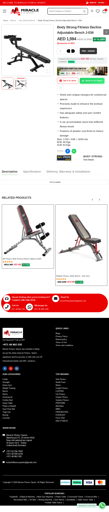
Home (5, 20)
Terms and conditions (64, 345)
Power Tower (61, 497)
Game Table (7, 403)
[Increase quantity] (73, 51)
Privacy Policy (62, 336)
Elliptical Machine (27, 497)
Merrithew (60, 406)
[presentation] (92, 199)
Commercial (7, 397)
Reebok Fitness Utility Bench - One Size (73, 276)
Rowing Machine (45, 500)
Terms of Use (61, 342)
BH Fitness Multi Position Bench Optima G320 (22, 259)
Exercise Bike (91, 497)
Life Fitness (60, 394)
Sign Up (93, 3)
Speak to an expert (93, 81)
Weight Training (9, 388)
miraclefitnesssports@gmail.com (73, 301)
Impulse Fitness (62, 400)
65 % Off (26, 265)
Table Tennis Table (85, 500)
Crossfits (6, 418)
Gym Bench (59, 500)
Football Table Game (53, 503)
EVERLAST (60, 415)
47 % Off (99, 39)
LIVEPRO (60, 391)
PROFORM (60, 403)
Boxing (5, 415)
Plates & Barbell (9, 406)
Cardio (5, 379)
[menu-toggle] (4, 11)
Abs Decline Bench (27, 20)
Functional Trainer (76, 497)
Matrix (58, 385)
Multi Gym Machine (45, 497)
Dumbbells (71, 500)
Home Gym (7, 385)
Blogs (58, 333)
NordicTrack (61, 382)
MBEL (58, 409)
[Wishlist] (37, 251)
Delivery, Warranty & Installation (68, 171)
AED (102, 3)
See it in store (69, 81)
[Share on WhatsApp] (74, 151)
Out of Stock (26, 253)
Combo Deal (8, 400)
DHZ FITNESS (62, 421)
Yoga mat (6, 412)
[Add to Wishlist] (60, 88)
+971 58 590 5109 (41, 309)
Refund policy (61, 339)
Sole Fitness (61, 379)
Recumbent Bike (20, 500)
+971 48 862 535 (18, 309)
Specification (32, 171)
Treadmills (13, 497)
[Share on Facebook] (67, 151)
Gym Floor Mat (9, 409)
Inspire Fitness (62, 397)
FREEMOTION (62, 412)
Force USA (60, 418)
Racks (5, 394)
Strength (6, 382)
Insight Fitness (62, 388)
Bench (13, 20)
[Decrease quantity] (68, 51)
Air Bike (33, 500)
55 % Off (79, 282)
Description (9, 171)
